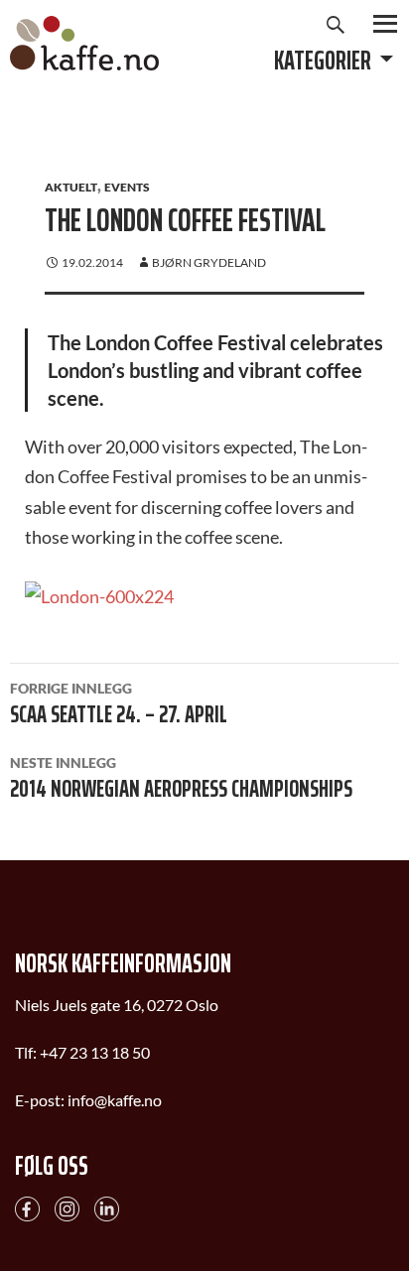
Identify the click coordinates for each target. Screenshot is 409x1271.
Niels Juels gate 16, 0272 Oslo (116, 1004)
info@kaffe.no (115, 1099)
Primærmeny (385, 24)
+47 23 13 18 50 (95, 1052)
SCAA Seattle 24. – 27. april (118, 706)
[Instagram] (67, 1207)
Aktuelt (71, 187)
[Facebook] (27, 1207)
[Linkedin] (106, 1207)
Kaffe (84, 43)
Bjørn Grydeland (209, 262)
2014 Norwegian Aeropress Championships (181, 781)
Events (127, 187)
